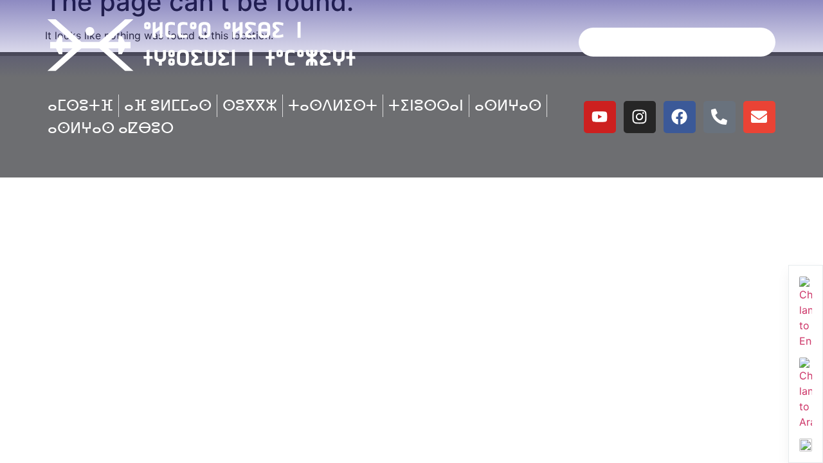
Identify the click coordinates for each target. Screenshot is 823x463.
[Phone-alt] (719, 117)
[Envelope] (759, 117)
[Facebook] (680, 117)
